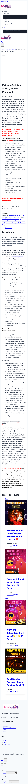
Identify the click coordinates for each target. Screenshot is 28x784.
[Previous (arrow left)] (1, 765)
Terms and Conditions (9, 728)
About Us (8, 15)
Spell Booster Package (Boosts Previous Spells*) (15, 682)
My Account (6, 782)
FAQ (4, 730)
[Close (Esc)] (1, 763)
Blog (5, 19)
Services (5, 732)
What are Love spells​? (10, 17)
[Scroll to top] (2, 760)
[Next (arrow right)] (2, 765)
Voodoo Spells (16, 217)
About (5, 742)
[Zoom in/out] (5, 763)
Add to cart (5, 213)
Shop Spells (6, 744)
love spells (9, 223)
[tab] (15, 228)
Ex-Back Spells (13, 215)
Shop (5, 11)
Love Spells (22, 215)
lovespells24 (16, 223)
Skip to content (5, 1)
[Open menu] (2, 44)
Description (8, 228)
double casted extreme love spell (11, 219)
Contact (6, 21)
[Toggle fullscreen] (4, 763)
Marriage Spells (6, 217)
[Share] (2, 763)
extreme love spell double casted (11, 221)
